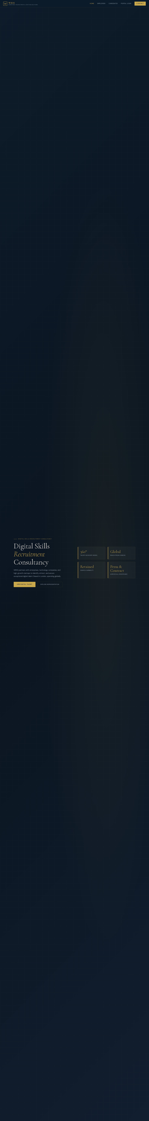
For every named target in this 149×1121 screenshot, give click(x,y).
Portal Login (126, 3)
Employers (101, 3)
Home (92, 3)
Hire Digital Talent (24, 584)
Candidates (113, 3)
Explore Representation (49, 584)
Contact (140, 3)
